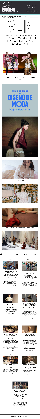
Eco (14, 35)
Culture (19, 35)
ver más (13, 313)
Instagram (35, 35)
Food (23, 35)
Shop (31, 35)
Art (16, 35)
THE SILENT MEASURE (20, 180)
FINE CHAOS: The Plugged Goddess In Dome (10, 366)
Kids (29, 35)
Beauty (11, 35)
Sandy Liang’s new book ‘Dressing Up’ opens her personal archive (20, 204)
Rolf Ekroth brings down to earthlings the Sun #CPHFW (29, 304)
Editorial (7, 35)
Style (4, 35)
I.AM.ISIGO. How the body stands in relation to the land (20, 251)
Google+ (2, 418)
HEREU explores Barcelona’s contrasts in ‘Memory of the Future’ (20, 227)
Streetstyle (29, 259)
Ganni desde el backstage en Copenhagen (10, 306)
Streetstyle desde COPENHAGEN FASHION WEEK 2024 (10, 271)
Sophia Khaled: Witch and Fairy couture (30, 336)
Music (26, 35)
